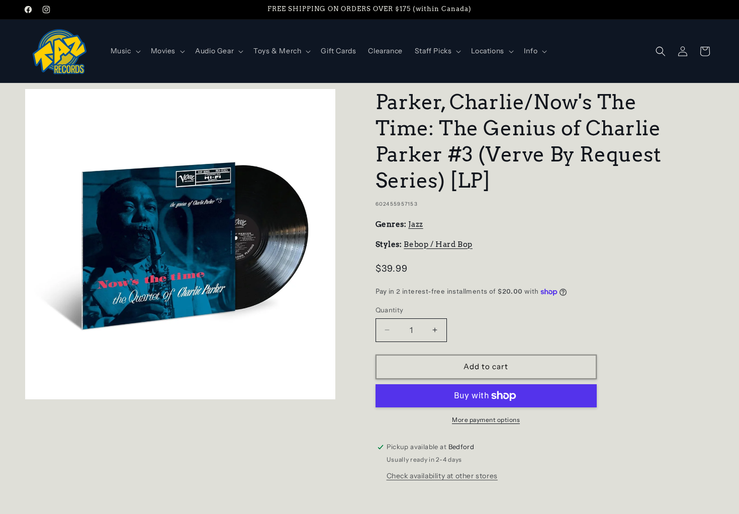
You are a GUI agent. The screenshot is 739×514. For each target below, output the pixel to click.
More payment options (486, 419)
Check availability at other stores (442, 475)
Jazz (415, 224)
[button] (125, 50)
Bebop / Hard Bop (438, 244)
